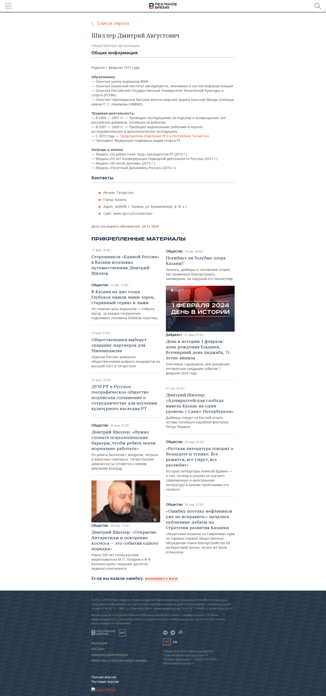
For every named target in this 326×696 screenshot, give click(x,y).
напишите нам (161, 578)
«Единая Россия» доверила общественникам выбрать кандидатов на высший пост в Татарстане (125, 352)
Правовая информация (109, 655)
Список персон (113, 23)
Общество (99, 285)
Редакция (99, 643)
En (175, 642)
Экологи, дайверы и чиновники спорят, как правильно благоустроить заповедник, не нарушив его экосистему (199, 268)
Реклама (98, 649)
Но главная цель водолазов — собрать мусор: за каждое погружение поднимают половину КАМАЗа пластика (124, 304)
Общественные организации (115, 45)
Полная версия (103, 677)
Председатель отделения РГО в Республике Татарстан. (164, 136)
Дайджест (174, 335)
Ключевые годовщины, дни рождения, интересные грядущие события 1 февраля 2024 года (198, 357)
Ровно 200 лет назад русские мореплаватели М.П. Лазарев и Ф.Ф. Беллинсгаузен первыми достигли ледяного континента (124, 550)
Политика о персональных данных (119, 661)
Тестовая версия (105, 681)
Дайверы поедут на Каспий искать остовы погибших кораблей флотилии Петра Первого (200, 410)
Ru (167, 642)
